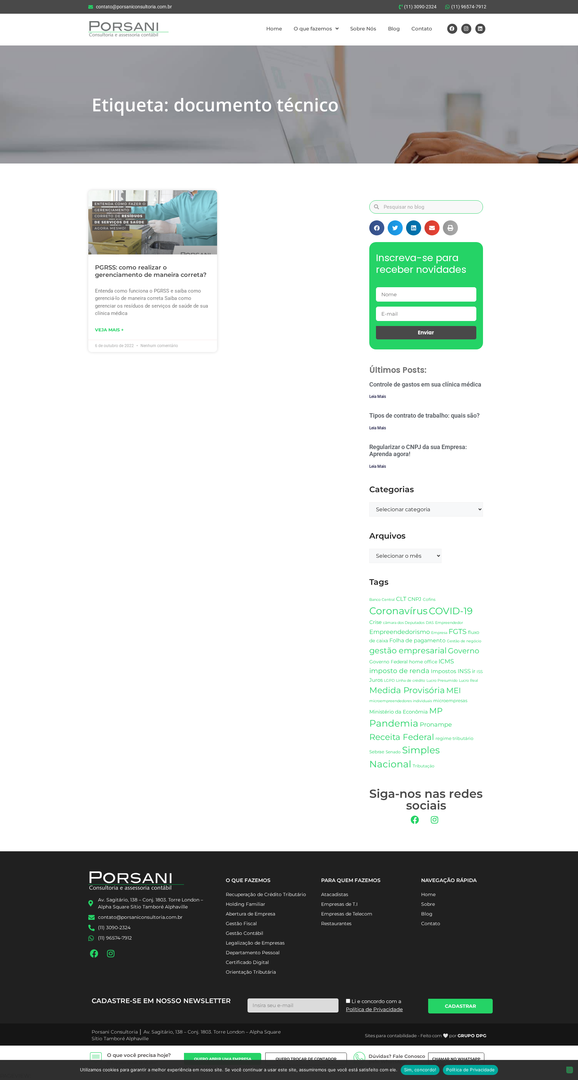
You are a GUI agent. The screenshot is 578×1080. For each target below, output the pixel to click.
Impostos (443, 671)
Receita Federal (401, 737)
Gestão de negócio (464, 641)
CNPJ (414, 599)
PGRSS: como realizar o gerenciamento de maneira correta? (150, 271)
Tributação (424, 766)
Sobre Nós (363, 28)
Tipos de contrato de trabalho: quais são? (424, 415)
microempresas (450, 700)
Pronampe (436, 724)
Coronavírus (398, 611)
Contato (421, 28)
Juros (376, 680)
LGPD (389, 680)
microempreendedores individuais (400, 700)
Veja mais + (109, 329)
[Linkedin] (480, 29)
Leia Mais (377, 396)
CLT (401, 599)
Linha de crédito (410, 680)
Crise (375, 622)
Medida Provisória (407, 690)
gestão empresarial (408, 650)
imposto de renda (399, 670)
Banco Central (382, 599)
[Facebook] (452, 29)
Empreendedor (449, 623)
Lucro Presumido (442, 680)
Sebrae (376, 751)
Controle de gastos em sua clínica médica (425, 384)
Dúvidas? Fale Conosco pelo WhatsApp (397, 1059)
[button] (376, 227)
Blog (394, 28)
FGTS (458, 631)
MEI (453, 690)
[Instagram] (466, 29)
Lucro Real (468, 680)
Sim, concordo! (420, 1069)
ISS (480, 671)
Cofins (429, 599)
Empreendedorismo (399, 632)
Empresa (439, 632)
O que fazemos (313, 28)
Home (274, 28)
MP (436, 711)
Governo (463, 650)
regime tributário (454, 738)
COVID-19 (451, 611)
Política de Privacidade (470, 1069)
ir (473, 671)
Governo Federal (388, 662)
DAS (430, 622)
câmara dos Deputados (403, 623)
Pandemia (393, 723)
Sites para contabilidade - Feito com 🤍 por (425, 1035)
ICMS (446, 661)
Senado (393, 752)
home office (423, 662)
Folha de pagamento (417, 640)
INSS (464, 670)
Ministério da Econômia (398, 712)
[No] (569, 1070)
